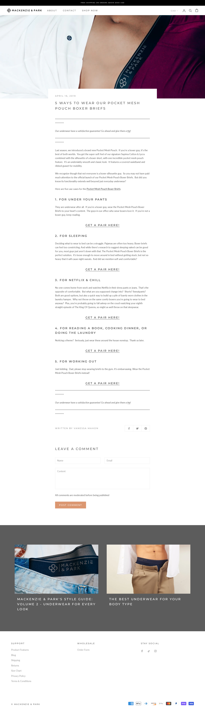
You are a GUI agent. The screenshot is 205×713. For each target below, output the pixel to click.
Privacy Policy (18, 675)
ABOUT (52, 10)
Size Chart (16, 670)
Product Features (20, 649)
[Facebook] (142, 651)
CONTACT (69, 10)
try (128, 130)
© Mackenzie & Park (25, 704)
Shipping (15, 660)
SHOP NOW (90, 10)
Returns (15, 665)
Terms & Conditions (21, 681)
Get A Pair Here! (102, 225)
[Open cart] (196, 10)
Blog (13, 655)
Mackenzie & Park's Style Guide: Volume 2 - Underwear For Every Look (56, 604)
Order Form (83, 649)
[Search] (190, 10)
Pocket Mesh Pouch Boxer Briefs (103, 188)
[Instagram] (155, 651)
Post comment (70, 505)
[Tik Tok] (149, 651)
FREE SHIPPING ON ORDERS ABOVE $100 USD (102, 3)
